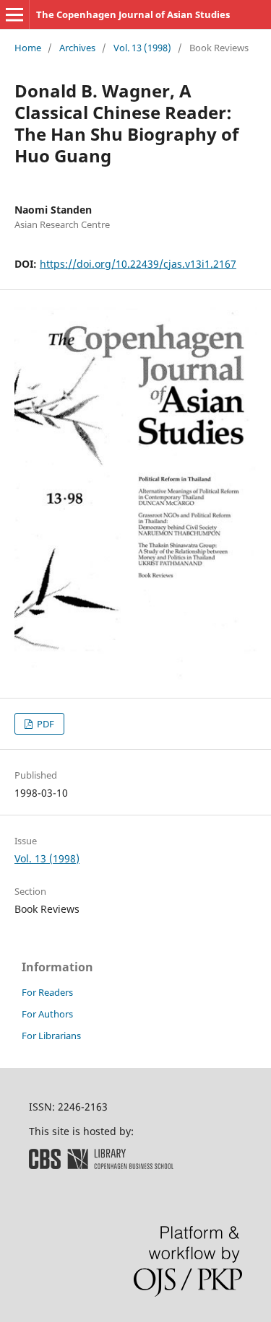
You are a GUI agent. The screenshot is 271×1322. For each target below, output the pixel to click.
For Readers (47, 992)
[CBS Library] (101, 1165)
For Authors (47, 1013)
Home (27, 47)
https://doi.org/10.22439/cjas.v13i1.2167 (138, 264)
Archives (77, 47)
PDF (44, 723)
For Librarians (51, 1035)
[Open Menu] (14, 14)
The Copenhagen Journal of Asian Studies (133, 14)
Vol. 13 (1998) (142, 47)
